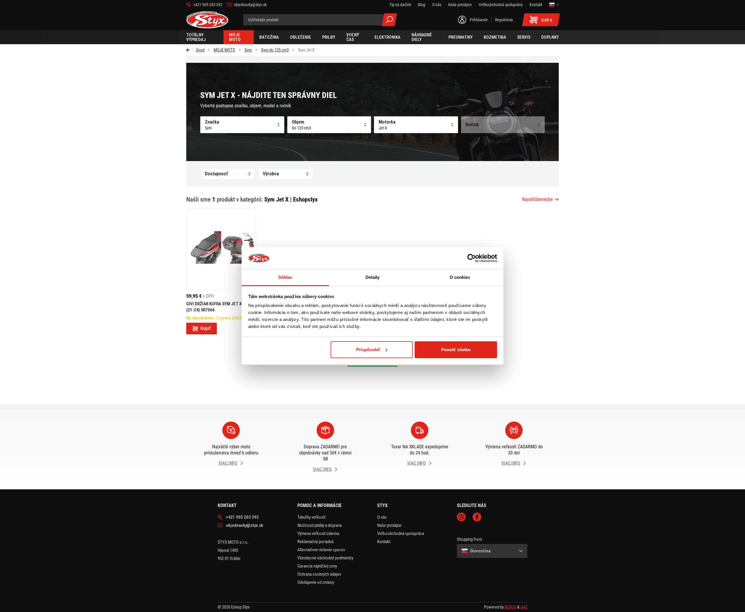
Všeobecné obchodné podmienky (325, 558)
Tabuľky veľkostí (311, 517)
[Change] (554, 4)
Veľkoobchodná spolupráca (400, 533)
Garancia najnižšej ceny (317, 566)
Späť (189, 50)
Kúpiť (206, 328)
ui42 (523, 607)
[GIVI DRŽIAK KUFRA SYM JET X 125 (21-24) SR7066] (221, 250)
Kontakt (383, 541)
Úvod (200, 50)
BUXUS (510, 607)
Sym (248, 50)
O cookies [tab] (460, 277)
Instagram (461, 517)
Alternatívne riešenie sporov (321, 549)
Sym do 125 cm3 (275, 50)
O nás (382, 517)
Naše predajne (389, 525)
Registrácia (504, 19)
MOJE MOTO (224, 50)
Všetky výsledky (389, 19)
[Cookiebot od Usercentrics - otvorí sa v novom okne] (471, 258)
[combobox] (540, 199)
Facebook (477, 517)
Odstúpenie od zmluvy (315, 582)
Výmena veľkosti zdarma (318, 533)
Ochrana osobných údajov (319, 574)
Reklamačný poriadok (315, 541)
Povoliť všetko (456, 349)
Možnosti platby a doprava (319, 525)
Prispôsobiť (368, 349)
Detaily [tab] (373, 277)
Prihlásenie (479, 19)
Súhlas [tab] (285, 277)
